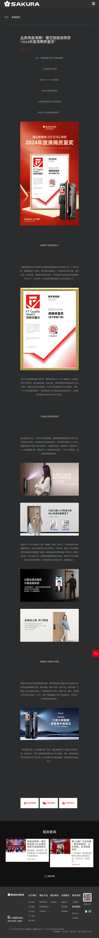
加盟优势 (64, 902)
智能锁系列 (43, 902)
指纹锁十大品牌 (31, 929)
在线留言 (75, 918)
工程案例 (75, 902)
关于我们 (31, 902)
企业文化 (31, 911)
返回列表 (51, 876)
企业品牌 (31, 907)
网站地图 (56, 932)
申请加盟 (64, 911)
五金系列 (42, 911)
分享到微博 (31, 803)
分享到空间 (69, 803)
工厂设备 (31, 916)
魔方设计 (73, 932)
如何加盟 (64, 907)
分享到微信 (50, 803)
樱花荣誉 (31, 921)
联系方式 (75, 913)
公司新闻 (53, 902)
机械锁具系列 (44, 907)
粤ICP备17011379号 (85, 932)
